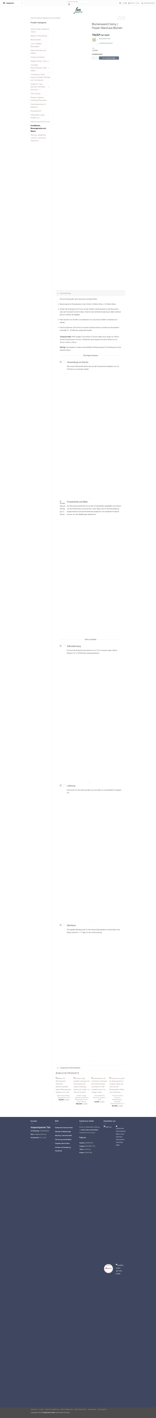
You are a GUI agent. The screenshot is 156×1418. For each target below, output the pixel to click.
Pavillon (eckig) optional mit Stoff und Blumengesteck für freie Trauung (81, 1098)
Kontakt (41, 1409)
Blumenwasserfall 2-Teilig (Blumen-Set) (63, 1096)
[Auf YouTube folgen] (125, 3)
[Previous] (56, 1093)
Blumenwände (36, 40)
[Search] (69, 4)
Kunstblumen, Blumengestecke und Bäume (45, 18)
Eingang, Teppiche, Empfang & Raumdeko (39, 98)
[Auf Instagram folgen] (123, 3)
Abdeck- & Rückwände (39, 36)
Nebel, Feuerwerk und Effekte (38, 51)
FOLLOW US (86, 1149)
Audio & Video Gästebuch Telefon (40, 30)
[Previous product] (123, 18)
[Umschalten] (49, 68)
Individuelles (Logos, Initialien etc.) (38, 116)
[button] (12, 3)
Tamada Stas (58, 1151)
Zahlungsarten (102, 1409)
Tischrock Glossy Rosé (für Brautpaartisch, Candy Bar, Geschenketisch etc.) (117, 1100)
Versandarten (92, 1409)
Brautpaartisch (36, 111)
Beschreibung (65, 293)
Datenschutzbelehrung (52, 1409)
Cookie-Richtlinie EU (80, 1409)
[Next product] (119, 18)
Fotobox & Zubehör (38, 57)
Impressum (34, 1409)
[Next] (125, 1093)
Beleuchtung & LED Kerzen (40, 122)
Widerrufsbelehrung (66, 1409)
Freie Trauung (35, 94)
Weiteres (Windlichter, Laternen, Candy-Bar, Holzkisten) (38, 138)
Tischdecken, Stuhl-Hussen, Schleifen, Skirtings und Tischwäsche (40, 77)
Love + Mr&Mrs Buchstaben (36, 45)
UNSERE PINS (88, 1152)
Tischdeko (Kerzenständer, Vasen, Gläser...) (39, 68)
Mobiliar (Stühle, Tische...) (40, 61)
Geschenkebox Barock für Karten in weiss (99, 1097)
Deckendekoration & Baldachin (38, 105)
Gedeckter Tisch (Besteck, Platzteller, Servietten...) (38, 87)
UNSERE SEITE (89, 1143)
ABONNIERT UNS (90, 1146)
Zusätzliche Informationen (70, 1068)
